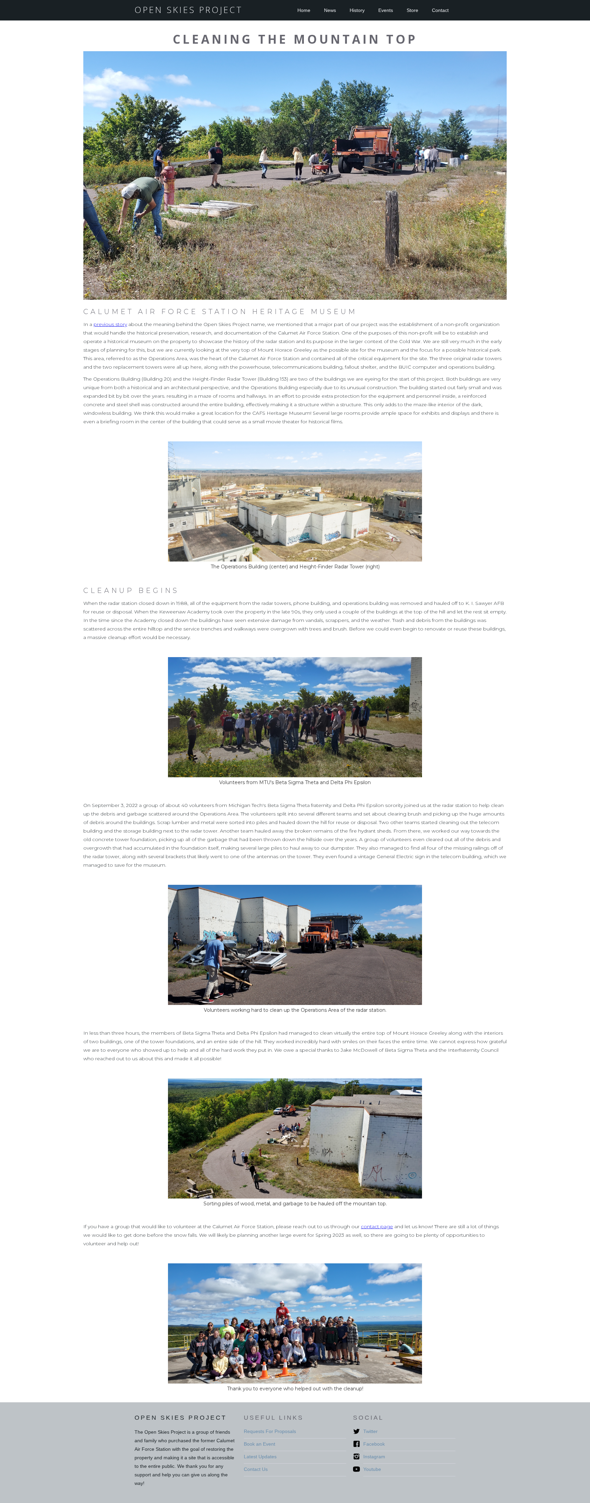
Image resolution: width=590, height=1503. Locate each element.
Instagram (374, 1456)
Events (385, 10)
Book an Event (259, 1444)
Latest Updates (260, 1456)
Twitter (370, 1431)
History (357, 10)
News (330, 10)
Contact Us (256, 1469)
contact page (377, 1226)
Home (303, 10)
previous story (110, 324)
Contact (440, 10)
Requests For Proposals (270, 1431)
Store (412, 10)
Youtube (372, 1469)
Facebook (374, 1444)
